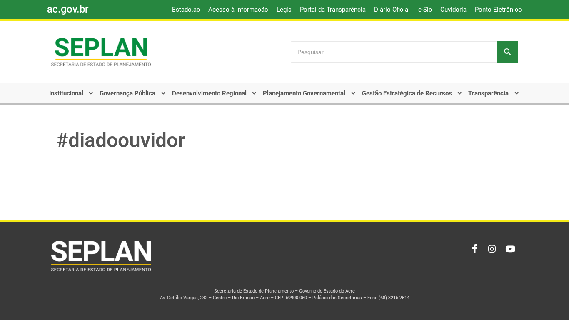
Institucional (66, 93)
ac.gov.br (67, 9)
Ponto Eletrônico (498, 9)
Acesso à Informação (238, 9)
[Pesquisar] (507, 52)
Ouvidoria (453, 9)
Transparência (488, 93)
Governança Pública (127, 93)
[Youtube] (509, 249)
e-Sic (425, 9)
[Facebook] (473, 249)
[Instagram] (491, 249)
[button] (72, 93)
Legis (284, 9)
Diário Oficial (392, 9)
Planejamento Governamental (304, 93)
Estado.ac (186, 9)
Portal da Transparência (333, 9)
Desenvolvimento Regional (209, 93)
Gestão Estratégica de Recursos (407, 93)
